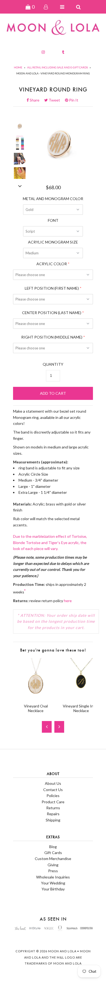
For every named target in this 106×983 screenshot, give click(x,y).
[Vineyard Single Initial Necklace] (81, 696)
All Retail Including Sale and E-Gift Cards (57, 67)
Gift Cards (53, 852)
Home (18, 67)
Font (53, 220)
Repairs (53, 813)
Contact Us (53, 789)
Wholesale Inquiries (53, 877)
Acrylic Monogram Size (53, 242)
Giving (53, 864)
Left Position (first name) (52, 288)
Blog (53, 846)
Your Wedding (53, 883)
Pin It (73, 100)
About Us (53, 783)
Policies (53, 795)
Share (36, 100)
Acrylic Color (51, 263)
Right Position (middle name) (51, 337)
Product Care (53, 801)
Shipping (53, 820)
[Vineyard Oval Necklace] (36, 696)
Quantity (53, 364)
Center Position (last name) (51, 312)
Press (53, 870)
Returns (53, 807)
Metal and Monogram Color (53, 198)
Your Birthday (53, 889)
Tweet (56, 100)
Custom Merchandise (53, 858)
